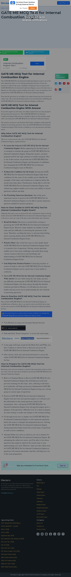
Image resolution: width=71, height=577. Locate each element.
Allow (33, 8)
